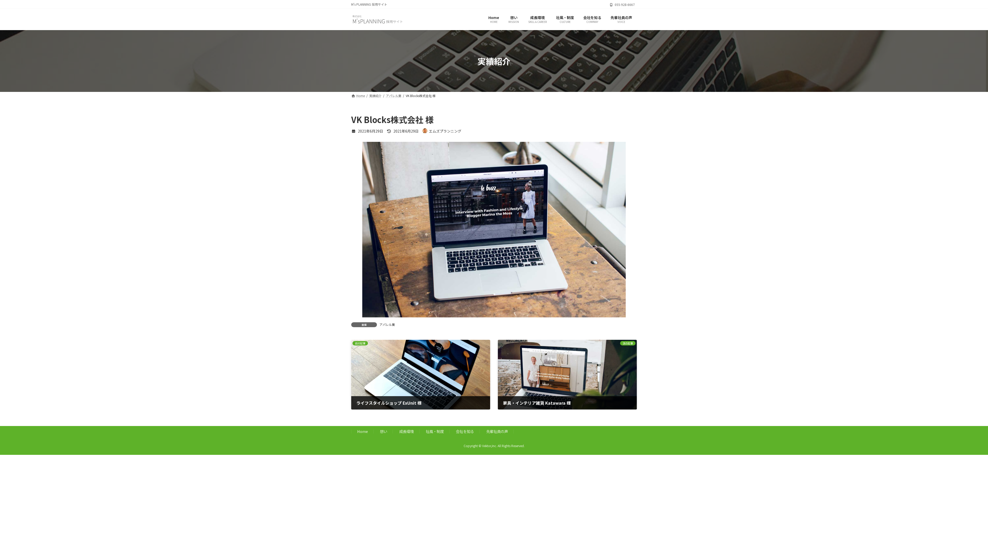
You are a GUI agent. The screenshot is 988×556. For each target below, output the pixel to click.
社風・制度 (435, 431)
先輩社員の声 (497, 431)
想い (383, 431)
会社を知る (465, 431)
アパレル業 (387, 324)
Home (362, 431)
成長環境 (406, 431)
